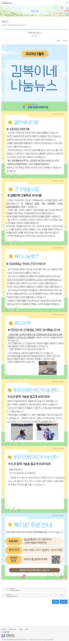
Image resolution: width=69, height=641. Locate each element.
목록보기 (63, 602)
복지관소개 (3, 629)
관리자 (26, 629)
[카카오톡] (8, 632)
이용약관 (20, 629)
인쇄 (56, 602)
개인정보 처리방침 (12, 629)
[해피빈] (5, 632)
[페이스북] (2, 632)
